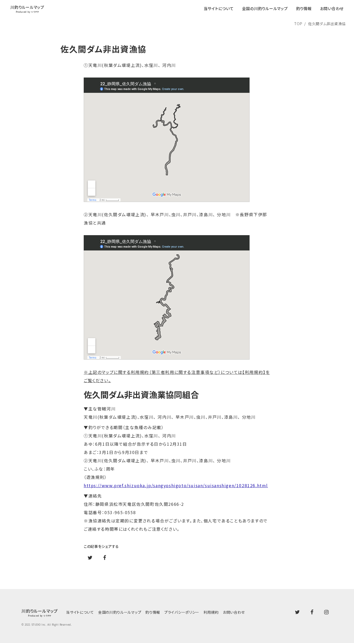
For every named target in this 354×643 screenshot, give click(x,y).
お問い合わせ (234, 612)
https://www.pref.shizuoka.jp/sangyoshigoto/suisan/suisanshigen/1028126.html (176, 485)
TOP (298, 23)
